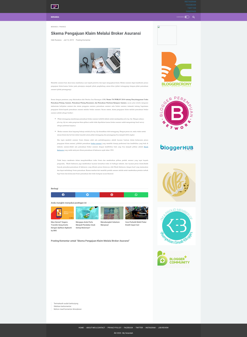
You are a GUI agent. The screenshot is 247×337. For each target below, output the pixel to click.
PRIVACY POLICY (114, 328)
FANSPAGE (191, 11)
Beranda (55, 17)
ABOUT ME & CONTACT (95, 328)
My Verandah (127, 333)
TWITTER (191, 8)
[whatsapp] (136, 194)
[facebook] (63, 194)
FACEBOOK (191, 5)
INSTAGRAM (190, 1)
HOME (81, 328)
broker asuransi (96, 143)
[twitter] (87, 194)
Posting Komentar (83, 40)
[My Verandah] (56, 6)
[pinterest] (112, 194)
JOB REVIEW (163, 328)
